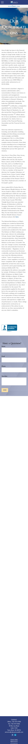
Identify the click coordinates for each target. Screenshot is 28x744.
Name (3, 346)
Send (4, 390)
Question (4, 376)
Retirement (14, 742)
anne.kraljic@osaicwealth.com (14, 732)
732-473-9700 (16, 721)
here (17, 217)
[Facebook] (12, 735)
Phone (4, 366)
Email (3, 356)
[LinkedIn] (15, 735)
